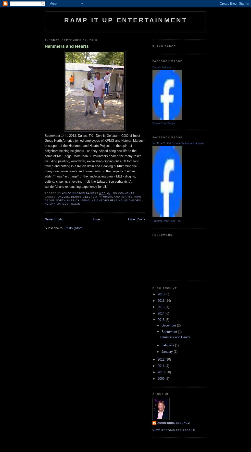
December (169, 325)
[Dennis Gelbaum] (167, 118)
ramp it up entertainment (126, 20)
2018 (161, 294)
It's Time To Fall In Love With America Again (178, 143)
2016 (161, 300)
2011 (161, 366)
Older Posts (136, 219)
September (170, 332)
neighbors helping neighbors (116, 200)
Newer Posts (54, 219)
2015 (161, 307)
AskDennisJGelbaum (173, 423)
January (168, 351)
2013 (161, 320)
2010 (161, 372)
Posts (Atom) (73, 228)
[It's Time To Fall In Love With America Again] (167, 216)
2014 (161, 313)
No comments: (124, 193)
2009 (161, 378)
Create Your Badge (163, 123)
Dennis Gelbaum (84, 196)
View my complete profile (173, 430)
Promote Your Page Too (166, 220)
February (168, 345)
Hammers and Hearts (67, 46)
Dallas (63, 196)
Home (95, 219)
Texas (75, 203)
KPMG (85, 200)
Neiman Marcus (57, 203)
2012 (161, 359)
